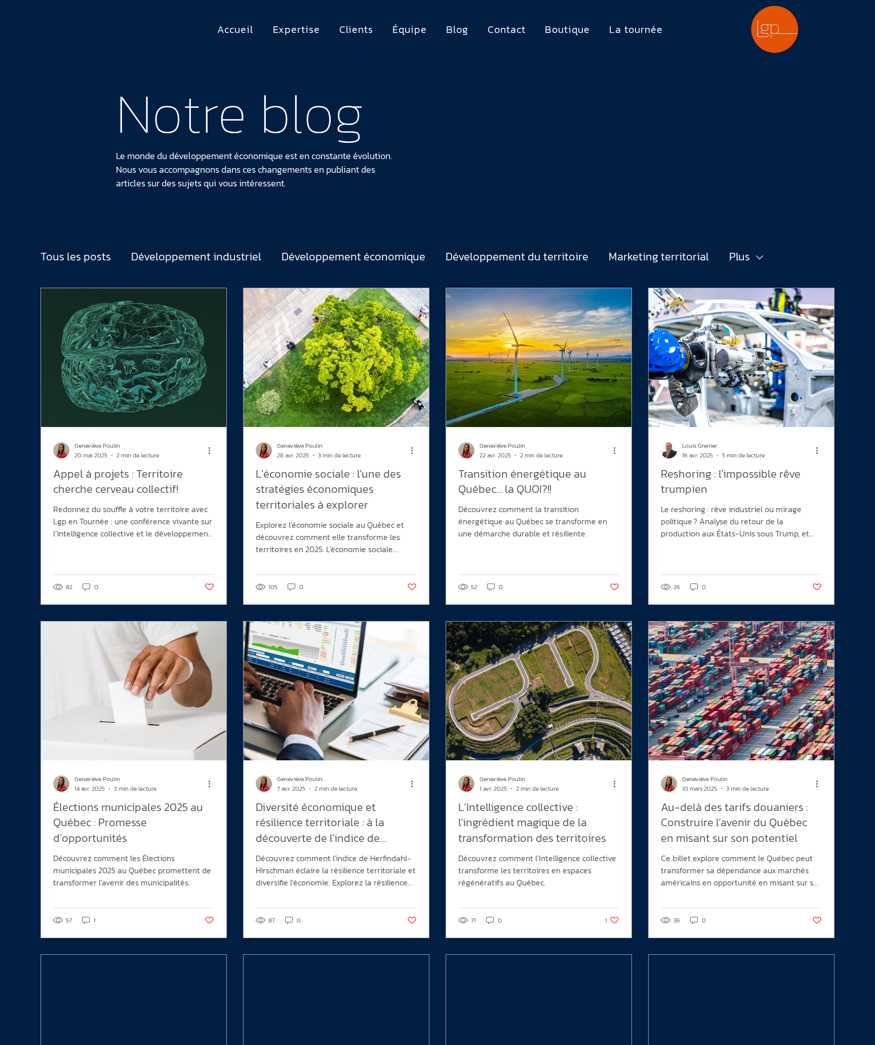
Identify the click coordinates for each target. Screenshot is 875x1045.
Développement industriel (196, 257)
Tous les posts (76, 257)
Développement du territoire (517, 257)
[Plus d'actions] (213, 450)
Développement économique (353, 257)
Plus (739, 257)
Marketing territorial (659, 257)
